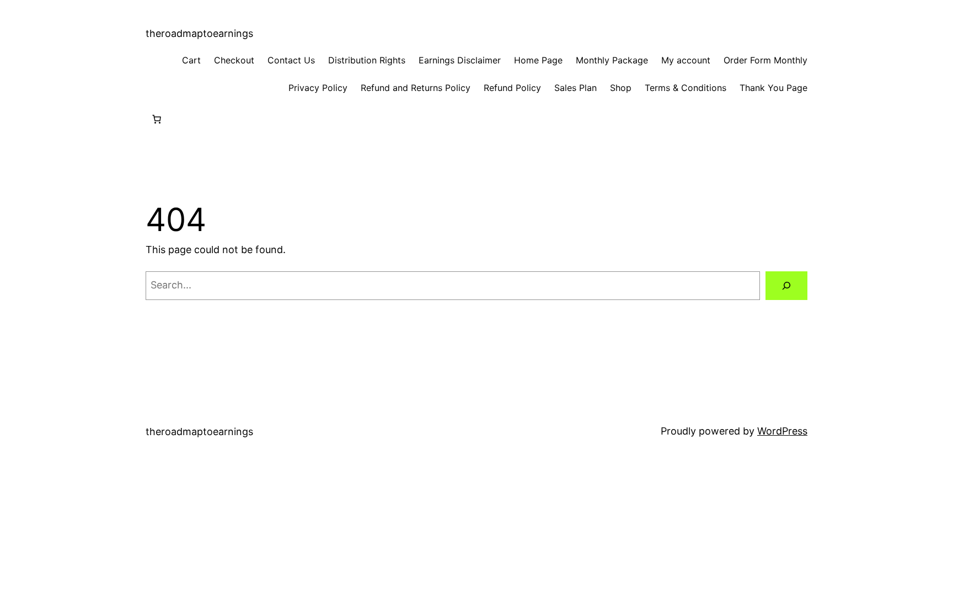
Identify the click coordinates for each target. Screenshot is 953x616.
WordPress (782, 431)
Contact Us (291, 60)
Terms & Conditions (685, 87)
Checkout (234, 60)
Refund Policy (512, 87)
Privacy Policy (317, 87)
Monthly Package (612, 60)
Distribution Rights (366, 60)
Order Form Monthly (765, 60)
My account (685, 60)
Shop (620, 87)
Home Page (538, 60)
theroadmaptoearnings (199, 33)
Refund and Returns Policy (415, 87)
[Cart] (157, 119)
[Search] (786, 285)
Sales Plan (575, 87)
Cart (191, 60)
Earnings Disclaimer (460, 60)
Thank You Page (773, 87)
